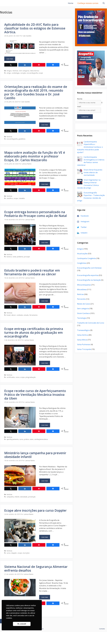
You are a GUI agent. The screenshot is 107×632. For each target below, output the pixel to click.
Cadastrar (85, 117)
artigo (9, 73)
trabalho (22, 198)
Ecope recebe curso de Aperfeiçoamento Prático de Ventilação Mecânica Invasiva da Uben (35, 394)
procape (27, 257)
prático (26, 439)
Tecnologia (81, 318)
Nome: (80, 99)
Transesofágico (83, 330)
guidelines (21, 139)
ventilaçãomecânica (41, 439)
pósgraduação (30, 377)
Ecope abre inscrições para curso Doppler (35, 510)
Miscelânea (82, 289)
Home (70, 3)
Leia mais (10, 59)
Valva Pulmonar (83, 344)
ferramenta (33, 315)
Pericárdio (81, 299)
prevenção (32, 497)
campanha (10, 497)
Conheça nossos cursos (87, 3)
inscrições (26, 553)
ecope (41, 73)
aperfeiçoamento (13, 439)
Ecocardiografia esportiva (87, 275)
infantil (17, 497)
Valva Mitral (82, 340)
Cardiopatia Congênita (86, 258)
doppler (14, 553)
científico (10, 198)
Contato (102, 629)
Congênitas (81, 263)
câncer (13, 315)
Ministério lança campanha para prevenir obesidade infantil (35, 455)
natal (14, 257)
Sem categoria (24, 71)
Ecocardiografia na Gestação (89, 280)
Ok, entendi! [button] (21, 624)
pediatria (20, 257)
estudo (26, 315)
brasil (8, 315)
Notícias (15, 71)
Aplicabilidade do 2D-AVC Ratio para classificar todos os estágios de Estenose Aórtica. (34, 28)
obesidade (23, 497)
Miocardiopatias (84, 285)
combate (20, 315)
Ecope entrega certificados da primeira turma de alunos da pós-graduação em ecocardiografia (33, 332)
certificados (11, 377)
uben (31, 439)
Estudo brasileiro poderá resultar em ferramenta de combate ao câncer (32, 272)
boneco (9, 257)
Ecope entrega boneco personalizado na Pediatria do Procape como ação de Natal (35, 214)
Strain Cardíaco (83, 313)
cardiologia (15, 73)
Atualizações (82, 253)
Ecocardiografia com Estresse (89, 268)
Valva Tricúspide (84, 349)
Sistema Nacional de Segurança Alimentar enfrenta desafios (36, 569)
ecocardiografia (32, 73)
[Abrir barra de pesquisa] (103, 3)
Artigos (9, 71)
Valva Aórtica (34, 71)
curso (18, 377)
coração (23, 73)
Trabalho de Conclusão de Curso (90, 323)
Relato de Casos (83, 304)
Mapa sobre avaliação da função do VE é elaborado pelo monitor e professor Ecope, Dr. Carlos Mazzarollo (34, 156)
